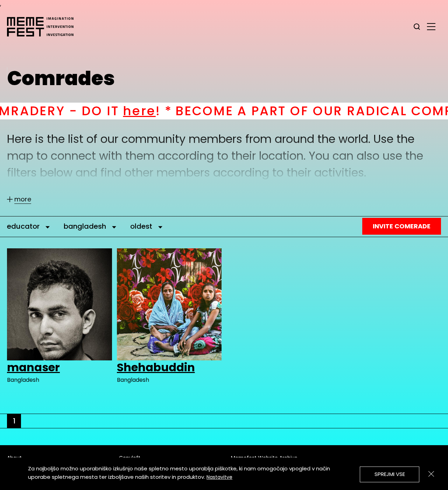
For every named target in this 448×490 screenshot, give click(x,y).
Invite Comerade (401, 226)
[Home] (43, 26)
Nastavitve (219, 477)
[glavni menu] (431, 26)
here (101, 111)
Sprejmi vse (389, 474)
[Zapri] (431, 474)
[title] (417, 26)
